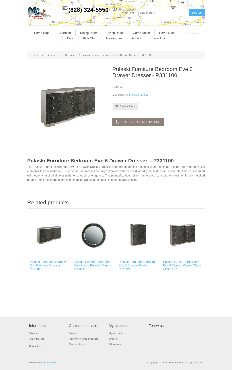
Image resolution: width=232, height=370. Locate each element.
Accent (136, 38)
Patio (70, 38)
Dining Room (89, 33)
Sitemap (33, 333)
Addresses (115, 344)
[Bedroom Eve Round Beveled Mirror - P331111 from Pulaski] (93, 235)
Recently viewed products (83, 338)
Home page (41, 33)
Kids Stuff (89, 38)
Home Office (167, 33)
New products (77, 344)
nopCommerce (48, 362)
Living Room (115, 33)
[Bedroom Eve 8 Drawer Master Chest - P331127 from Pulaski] (182, 235)
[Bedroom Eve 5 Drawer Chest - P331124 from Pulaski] (138, 235)
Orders (113, 338)
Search (73, 333)
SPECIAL (191, 33)
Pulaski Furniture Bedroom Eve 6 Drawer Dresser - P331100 (48, 265)
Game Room (141, 33)
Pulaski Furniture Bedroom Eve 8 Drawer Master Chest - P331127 (182, 265)
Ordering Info (36, 338)
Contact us (157, 38)
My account (115, 333)
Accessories (114, 38)
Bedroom (65, 33)
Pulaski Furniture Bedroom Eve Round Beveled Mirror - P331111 (93, 265)
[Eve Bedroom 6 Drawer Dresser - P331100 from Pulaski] (49, 235)
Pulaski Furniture (139, 94)
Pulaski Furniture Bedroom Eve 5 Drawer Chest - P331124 (137, 265)
